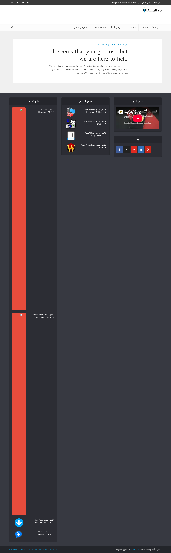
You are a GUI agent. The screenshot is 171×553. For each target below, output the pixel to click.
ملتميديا (130, 27)
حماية (143, 27)
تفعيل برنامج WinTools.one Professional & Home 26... (95, 110)
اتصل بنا (48, 549)
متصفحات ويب (97, 27)
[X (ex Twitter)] (126, 149)
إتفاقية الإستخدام (132, 2)
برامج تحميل (79, 27)
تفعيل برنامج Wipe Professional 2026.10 (93, 146)
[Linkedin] (141, 149)
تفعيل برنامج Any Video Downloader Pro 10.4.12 (44, 521)
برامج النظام (115, 27)
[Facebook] (119, 149)
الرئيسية (156, 27)
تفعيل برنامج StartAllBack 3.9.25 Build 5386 (95, 134)
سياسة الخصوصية (118, 2)
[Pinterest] (148, 149)
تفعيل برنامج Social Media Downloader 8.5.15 (43, 533)
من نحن (41, 549)
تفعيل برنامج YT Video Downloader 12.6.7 (44, 110)
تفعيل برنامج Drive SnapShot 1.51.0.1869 (94, 122)
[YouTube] (134, 149)
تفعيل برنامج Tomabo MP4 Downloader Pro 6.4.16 (43, 316)
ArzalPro (136, 549)
